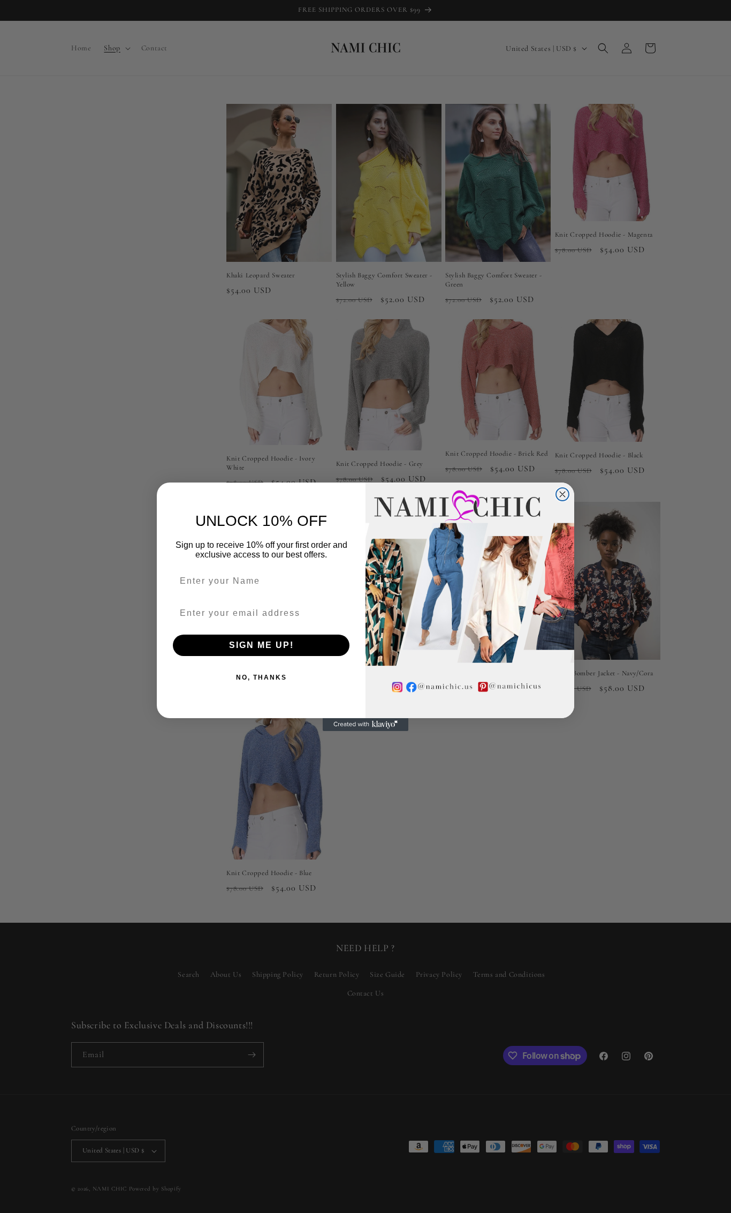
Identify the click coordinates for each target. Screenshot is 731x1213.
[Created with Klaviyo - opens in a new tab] (365, 724)
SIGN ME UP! (261, 645)
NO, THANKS (261, 677)
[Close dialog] (562, 494)
